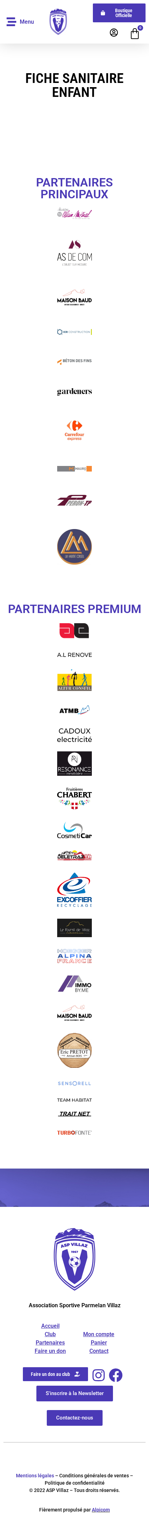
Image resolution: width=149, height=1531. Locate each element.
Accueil (50, 1326)
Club (50, 1334)
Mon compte (98, 1334)
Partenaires (50, 1342)
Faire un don (50, 1351)
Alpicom (101, 1510)
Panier (99, 1342)
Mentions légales (35, 1475)
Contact (98, 1351)
